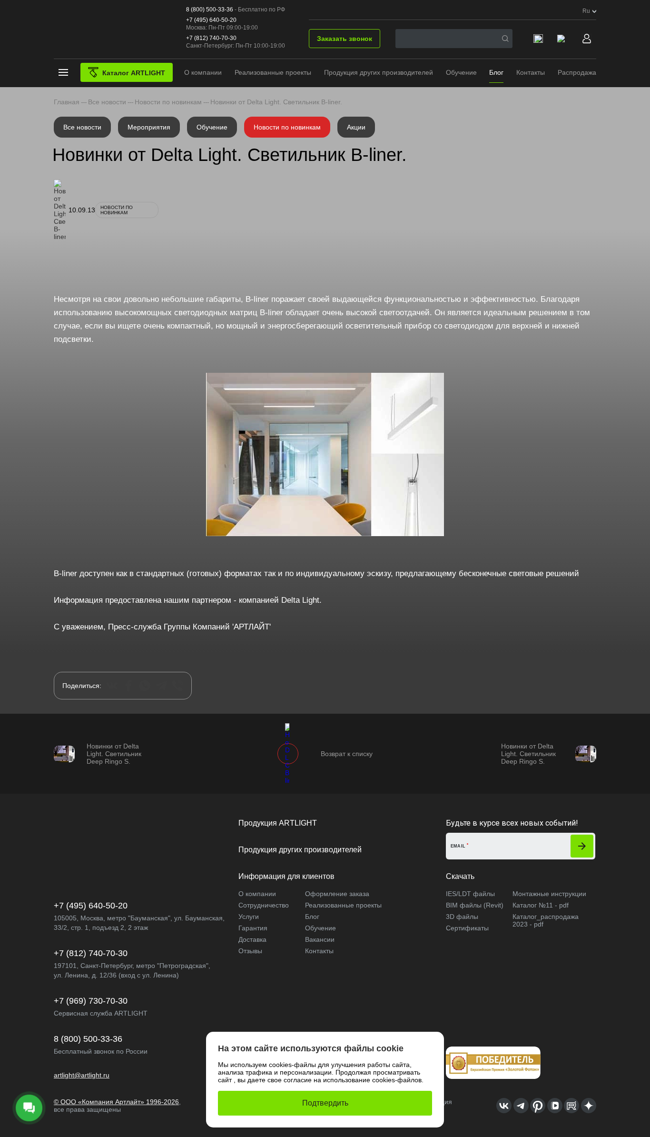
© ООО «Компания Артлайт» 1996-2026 (116, 1102)
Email (458, 846)
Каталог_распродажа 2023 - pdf (545, 920)
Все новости (82, 127)
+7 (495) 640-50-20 (211, 20)
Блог (496, 72)
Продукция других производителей (378, 72)
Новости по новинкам (287, 127)
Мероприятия (149, 127)
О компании (203, 72)
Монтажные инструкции (549, 894)
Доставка (252, 939)
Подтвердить (325, 1103)
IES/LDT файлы (470, 894)
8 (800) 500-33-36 (209, 9)
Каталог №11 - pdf (540, 905)
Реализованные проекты (273, 72)
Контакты (530, 72)
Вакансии (320, 939)
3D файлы (462, 916)
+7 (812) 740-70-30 (211, 38)
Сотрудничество (263, 905)
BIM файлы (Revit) (474, 905)
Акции (356, 127)
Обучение (461, 72)
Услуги (248, 916)
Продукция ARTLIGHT (277, 823)
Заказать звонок (344, 38)
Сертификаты (467, 928)
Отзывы (250, 951)
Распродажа (577, 72)
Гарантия (252, 928)
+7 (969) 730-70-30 (91, 1001)
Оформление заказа (337, 894)
